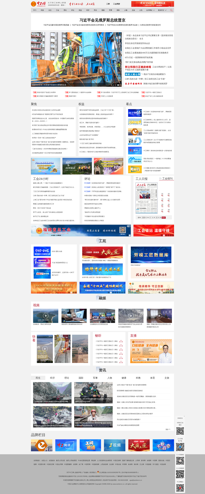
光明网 (75, 464)
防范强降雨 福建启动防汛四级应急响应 (130, 390)
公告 (140, 10)
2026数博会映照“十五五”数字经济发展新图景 (47, 153)
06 (169, 204)
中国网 (155, 460)
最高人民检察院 (71, 460)
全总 (49, 10)
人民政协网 (104, 464)
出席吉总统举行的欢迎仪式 (150, 25)
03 (162, 199)
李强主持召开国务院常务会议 (137, 43)
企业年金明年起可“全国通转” (89, 135)
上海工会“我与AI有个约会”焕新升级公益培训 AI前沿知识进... (53, 200)
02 (169, 194)
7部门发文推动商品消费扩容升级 (139, 62)
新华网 (143, 460)
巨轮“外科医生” (136, 265)
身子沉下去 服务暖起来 (40, 216)
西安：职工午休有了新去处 (42, 208)
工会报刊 (167, 178)
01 (162, 194)
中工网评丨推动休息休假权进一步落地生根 (158, 150)
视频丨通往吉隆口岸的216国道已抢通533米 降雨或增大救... (137, 408)
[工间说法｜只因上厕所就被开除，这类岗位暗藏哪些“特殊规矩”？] (45, 166)
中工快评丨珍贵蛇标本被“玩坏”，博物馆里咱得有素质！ (157, 113)
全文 (141, 39)
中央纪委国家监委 (84, 460)
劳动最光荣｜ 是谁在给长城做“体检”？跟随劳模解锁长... (100, 260)
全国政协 (52, 460)
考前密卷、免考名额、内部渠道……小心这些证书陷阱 (97, 127)
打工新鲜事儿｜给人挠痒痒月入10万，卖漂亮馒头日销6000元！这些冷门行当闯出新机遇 (157, 122)
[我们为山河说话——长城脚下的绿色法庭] (77, 166)
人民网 (137, 460)
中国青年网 (41, 464)
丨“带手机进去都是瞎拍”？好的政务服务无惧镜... (103, 191)
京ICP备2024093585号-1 (130, 472)
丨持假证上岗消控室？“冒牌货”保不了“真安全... (103, 187)
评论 (72, 10)
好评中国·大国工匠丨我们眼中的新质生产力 (96, 277)
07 (162, 210)
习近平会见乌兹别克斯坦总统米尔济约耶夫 (88, 25)
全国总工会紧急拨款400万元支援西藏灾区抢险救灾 (146, 53)
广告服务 (86, 472)
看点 (129, 104)
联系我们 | (93, 472)
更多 (167, 429)
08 (169, 210)
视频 (103, 10)
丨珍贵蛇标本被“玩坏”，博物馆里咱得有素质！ (102, 183)
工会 (57, 10)
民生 (95, 10)
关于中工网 (70, 472)
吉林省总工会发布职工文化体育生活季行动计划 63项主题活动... (54, 220)
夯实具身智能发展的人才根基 (94, 220)
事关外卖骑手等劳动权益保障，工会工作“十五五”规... (97, 110)
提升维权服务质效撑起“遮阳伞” (90, 131)
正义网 (142, 464)
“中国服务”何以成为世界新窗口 (94, 216)
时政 (42, 10)
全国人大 (45, 460)
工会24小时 (40, 178)
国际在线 (161, 460)
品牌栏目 (38, 435)
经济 (87, 10)
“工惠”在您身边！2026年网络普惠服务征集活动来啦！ (50, 149)
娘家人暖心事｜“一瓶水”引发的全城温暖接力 (48, 183)
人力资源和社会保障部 (104, 460)
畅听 (98, 335)
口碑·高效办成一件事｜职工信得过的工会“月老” (145, 79)
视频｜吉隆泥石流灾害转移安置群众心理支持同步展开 (135, 414)
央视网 (149, 460)
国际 (118, 10)
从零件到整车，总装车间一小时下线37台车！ (63, 274)
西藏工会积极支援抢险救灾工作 (43, 204)
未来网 (130, 464)
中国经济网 (50, 464)
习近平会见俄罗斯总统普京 (102, 20)
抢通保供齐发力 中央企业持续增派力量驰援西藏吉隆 (49, 129)
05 (162, 204)
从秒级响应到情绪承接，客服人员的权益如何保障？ (97, 114)
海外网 (136, 464)
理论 (65, 10)
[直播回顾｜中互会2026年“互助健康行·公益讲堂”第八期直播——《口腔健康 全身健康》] (151, 351)
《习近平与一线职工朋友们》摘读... (107, 341)
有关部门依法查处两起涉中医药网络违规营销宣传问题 (50, 125)
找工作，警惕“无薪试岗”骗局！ (90, 122)
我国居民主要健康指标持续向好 (43, 324)
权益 (80, 10)
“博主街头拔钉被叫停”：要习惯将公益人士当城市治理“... (103, 200)
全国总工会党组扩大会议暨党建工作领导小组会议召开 (148, 48)
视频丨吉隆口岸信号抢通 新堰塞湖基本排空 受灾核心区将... (136, 402)
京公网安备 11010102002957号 (109, 472)
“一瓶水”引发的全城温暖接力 (153, 74)
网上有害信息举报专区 (94, 480)
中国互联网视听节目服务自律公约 (74, 480)
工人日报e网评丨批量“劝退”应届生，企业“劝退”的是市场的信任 (157, 132)
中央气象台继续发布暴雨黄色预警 (128, 425)
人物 (125, 10)
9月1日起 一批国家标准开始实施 (139, 57)
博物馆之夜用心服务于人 (92, 208)
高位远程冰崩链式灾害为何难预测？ (129, 419)
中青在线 (118, 464)
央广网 (81, 464)
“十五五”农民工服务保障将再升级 (91, 143)
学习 (34, 10)
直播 (133, 335)
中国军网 (87, 464)
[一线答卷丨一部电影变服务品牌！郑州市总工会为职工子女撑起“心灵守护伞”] (108, 166)
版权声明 (78, 472)
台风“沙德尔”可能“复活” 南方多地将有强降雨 (47, 142)
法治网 (111, 464)
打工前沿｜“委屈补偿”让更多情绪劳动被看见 (94, 152)
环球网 (124, 464)
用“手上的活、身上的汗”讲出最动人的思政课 (48, 212)
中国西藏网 (68, 464)
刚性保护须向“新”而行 (87, 139)
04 (169, 199)
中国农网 (163, 464)
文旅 (133, 10)
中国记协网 (117, 460)
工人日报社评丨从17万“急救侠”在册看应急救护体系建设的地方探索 (158, 141)
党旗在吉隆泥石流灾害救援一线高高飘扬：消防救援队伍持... (137, 396)
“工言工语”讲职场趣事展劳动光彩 (44, 191)
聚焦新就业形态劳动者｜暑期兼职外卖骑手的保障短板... (98, 147)
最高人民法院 (60, 460)
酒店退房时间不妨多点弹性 (93, 204)
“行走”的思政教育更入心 (60, 262)
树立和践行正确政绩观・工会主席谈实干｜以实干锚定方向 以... (54, 187)
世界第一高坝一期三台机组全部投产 (44, 138)
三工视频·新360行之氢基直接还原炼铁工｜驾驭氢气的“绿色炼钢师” (157, 169)
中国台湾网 (59, 464)
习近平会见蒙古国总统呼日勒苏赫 (56, 25)
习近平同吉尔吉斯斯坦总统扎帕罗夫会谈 (122, 25)
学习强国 (156, 464)
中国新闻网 (95, 464)
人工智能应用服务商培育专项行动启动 (44, 133)
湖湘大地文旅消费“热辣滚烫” (155, 84)
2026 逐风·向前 (57, 251)
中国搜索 (148, 464)
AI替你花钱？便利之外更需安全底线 (96, 195)
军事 (110, 10)
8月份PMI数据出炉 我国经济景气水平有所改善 (47, 114)
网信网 (93, 460)
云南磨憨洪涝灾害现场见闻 (70, 324)
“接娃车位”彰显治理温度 (92, 212)
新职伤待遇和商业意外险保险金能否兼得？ (94, 118)
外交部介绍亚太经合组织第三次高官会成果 (46, 110)
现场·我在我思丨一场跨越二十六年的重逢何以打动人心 (157, 160)
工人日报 (142, 178)
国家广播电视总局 (128, 460)
